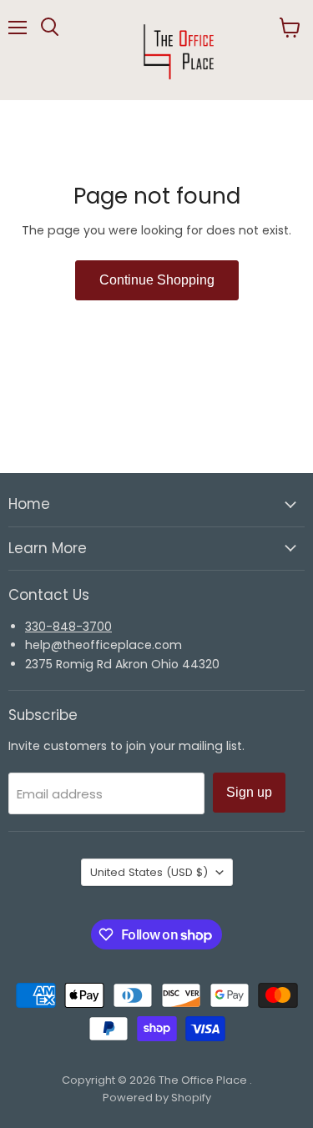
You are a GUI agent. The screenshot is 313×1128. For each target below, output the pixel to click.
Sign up (249, 792)
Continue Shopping (157, 280)
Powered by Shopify (157, 1097)
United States (149, 872)
